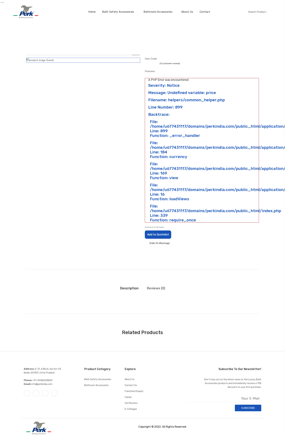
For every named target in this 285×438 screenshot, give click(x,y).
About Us (187, 11)
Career (128, 397)
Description (129, 288)
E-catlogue (131, 409)
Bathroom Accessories (158, 11)
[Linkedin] (54, 393)
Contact (205, 11)
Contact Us (131, 385)
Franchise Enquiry (134, 391)
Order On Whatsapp (159, 243)
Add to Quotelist (158, 234)
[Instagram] (45, 393)
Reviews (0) (156, 288)
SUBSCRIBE (248, 407)
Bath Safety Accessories (118, 11)
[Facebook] (27, 393)
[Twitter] (36, 393)
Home (92, 11)
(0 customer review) (170, 63)
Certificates (131, 403)
